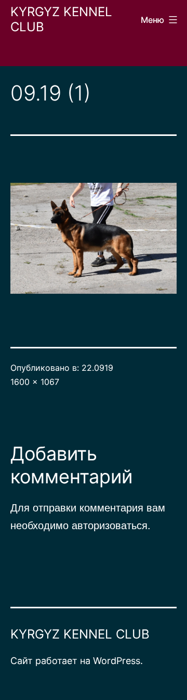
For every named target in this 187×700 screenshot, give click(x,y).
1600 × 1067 (34, 382)
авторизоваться (110, 524)
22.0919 (97, 367)
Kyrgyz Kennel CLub (61, 19)
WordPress (116, 660)
